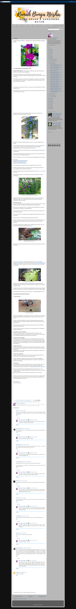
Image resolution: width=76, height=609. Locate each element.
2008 (50, 107)
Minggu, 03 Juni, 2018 (33, 419)
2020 (50, 55)
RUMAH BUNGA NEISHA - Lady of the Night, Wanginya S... (56, 72)
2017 (50, 98)
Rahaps (17, 480)
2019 (50, 56)
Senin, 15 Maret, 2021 (23, 572)
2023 (50, 52)
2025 (50, 49)
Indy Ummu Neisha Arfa (23, 419)
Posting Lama (42, 596)
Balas (17, 415)
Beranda (14, 25)
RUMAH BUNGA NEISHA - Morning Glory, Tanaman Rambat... (56, 65)
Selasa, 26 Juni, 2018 (33, 472)
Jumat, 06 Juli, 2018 (32, 560)
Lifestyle (30, 25)
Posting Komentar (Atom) (22, 598)
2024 (50, 50)
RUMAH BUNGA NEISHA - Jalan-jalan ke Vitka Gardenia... (56, 79)
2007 (50, 108)
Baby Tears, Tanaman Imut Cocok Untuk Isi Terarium (56, 70)
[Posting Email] (33, 400)
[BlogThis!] (36, 400)
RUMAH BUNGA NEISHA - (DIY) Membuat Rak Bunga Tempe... (56, 89)
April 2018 (52, 93)
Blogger (41, 604)
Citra (17, 497)
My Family (51, 25)
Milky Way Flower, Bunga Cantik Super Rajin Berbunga (55, 84)
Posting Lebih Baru (17, 596)
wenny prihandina (19, 461)
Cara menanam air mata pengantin (33, 146)
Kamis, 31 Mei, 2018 (21, 410)
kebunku (17, 401)
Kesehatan (25, 25)
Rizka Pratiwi (18, 444)
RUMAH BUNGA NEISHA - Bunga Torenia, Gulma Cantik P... (56, 75)
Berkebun (19, 25)
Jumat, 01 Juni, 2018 (27, 461)
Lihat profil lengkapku (52, 45)
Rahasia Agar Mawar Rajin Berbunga (20, 160)
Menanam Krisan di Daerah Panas (19, 161)
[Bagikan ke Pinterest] (39, 400)
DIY (38, 25)
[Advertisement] (29, 31)
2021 (50, 53)
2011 (50, 104)
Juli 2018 (52, 62)
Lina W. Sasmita (19, 428)
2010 (50, 105)
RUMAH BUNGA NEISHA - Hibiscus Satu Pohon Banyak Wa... (56, 68)
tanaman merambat (36, 401)
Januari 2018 (52, 96)
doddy (17, 572)
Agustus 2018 (52, 60)
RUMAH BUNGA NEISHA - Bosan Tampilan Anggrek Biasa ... (56, 77)
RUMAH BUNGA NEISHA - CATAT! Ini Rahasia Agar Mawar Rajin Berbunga (57, 123)
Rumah (35, 25)
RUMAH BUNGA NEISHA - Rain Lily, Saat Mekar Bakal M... (56, 91)
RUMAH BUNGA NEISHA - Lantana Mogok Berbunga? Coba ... (56, 87)
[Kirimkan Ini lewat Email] (35, 400)
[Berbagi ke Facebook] (38, 400)
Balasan (18, 417)
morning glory (21, 401)
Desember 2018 (53, 59)
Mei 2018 (52, 63)
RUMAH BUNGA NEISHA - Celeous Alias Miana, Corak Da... (56, 82)
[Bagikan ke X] (37, 400)
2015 (50, 101)
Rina (17, 410)
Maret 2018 (52, 95)
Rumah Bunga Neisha (23, 7)
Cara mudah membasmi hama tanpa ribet (36, 366)
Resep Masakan (44, 25)
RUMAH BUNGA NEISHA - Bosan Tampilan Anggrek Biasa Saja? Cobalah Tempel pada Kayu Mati (57, 114)
